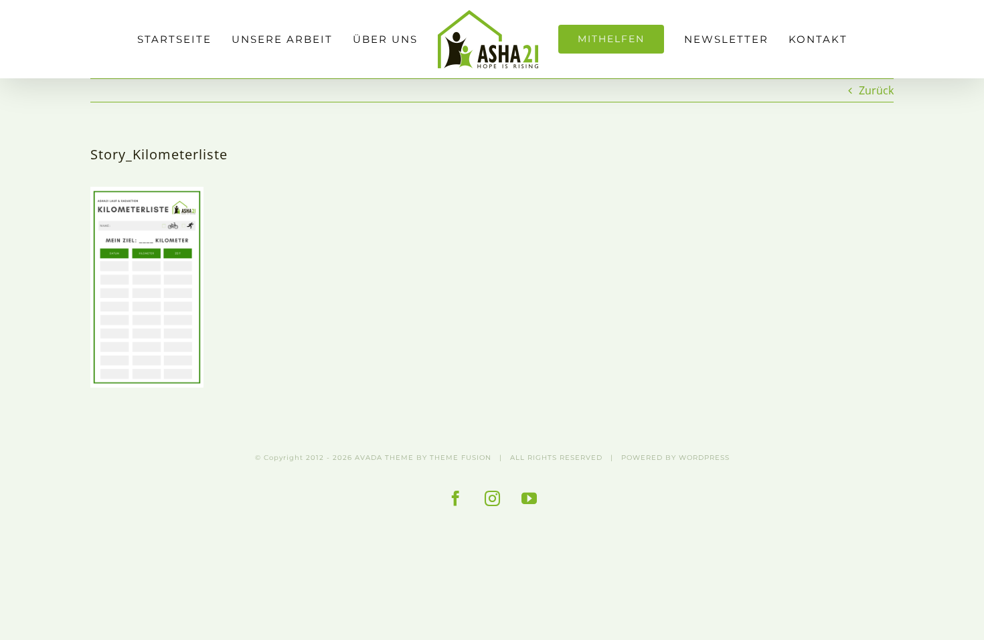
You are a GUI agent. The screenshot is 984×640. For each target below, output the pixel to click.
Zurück (876, 90)
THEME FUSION (460, 457)
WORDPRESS (704, 457)
